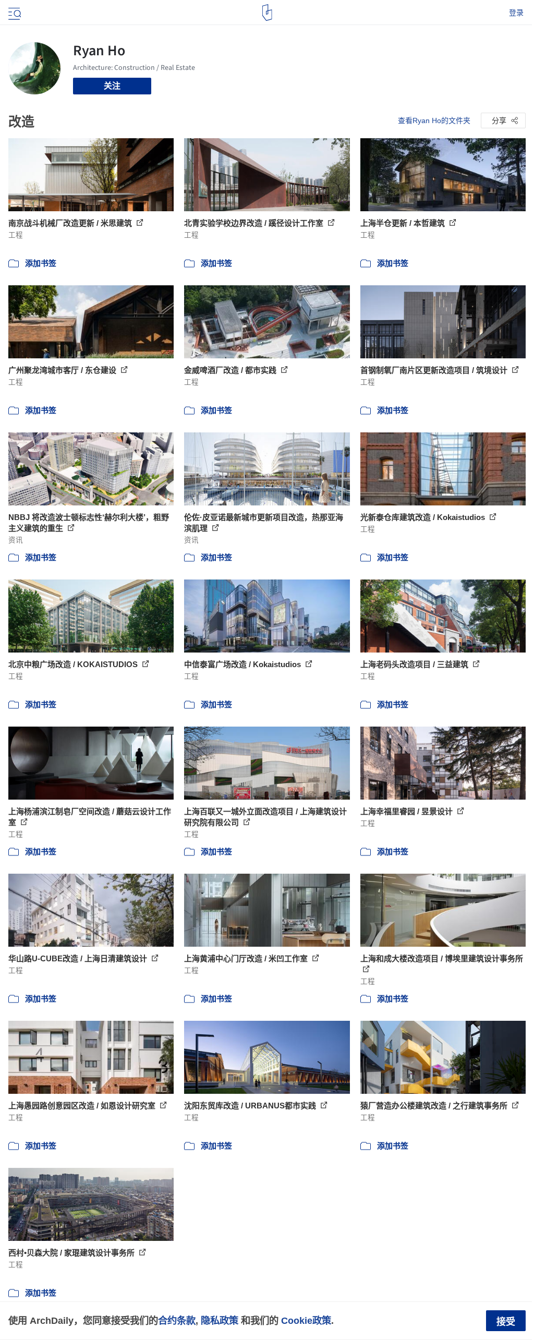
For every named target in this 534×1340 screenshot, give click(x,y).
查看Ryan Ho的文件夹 (434, 120)
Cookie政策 (306, 1320)
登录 (516, 12)
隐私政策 (219, 1320)
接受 (505, 1322)
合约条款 (177, 1320)
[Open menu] (13, 12)
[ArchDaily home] (267, 12)
